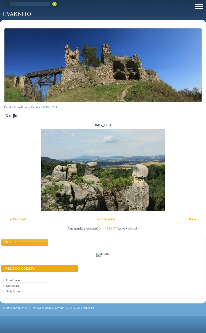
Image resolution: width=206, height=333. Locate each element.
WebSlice (38, 307)
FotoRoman (13, 280)
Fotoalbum (21, 107)
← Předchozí (17, 218)
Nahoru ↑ (88, 307)
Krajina (35, 107)
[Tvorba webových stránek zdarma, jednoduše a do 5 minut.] (30, 308)
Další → (191, 218)
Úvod (7, 107)
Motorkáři (12, 285)
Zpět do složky (106, 218)
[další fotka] (193, 170)
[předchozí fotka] (13, 170)
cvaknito (17, 14)
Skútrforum (13, 291)
